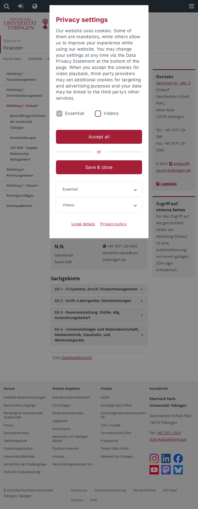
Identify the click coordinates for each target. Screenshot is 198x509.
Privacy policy (113, 223)
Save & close (99, 167)
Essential (74, 113)
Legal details (83, 223)
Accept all (99, 136)
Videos (111, 113)
